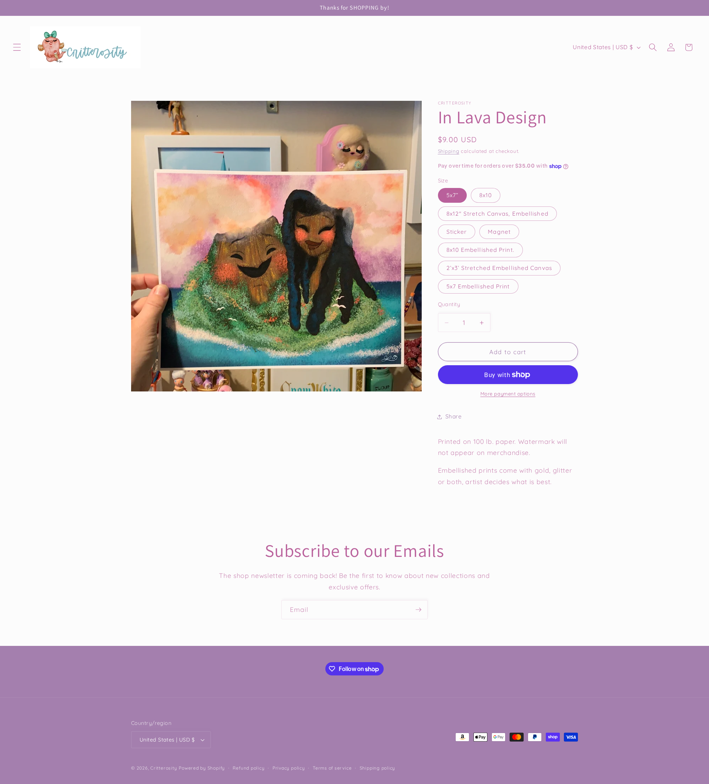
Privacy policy (289, 768)
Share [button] (453, 416)
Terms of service (332, 768)
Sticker (456, 231)
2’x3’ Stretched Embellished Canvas (499, 268)
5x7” (452, 195)
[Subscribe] (418, 609)
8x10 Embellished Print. (480, 250)
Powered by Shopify (202, 768)
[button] (17, 47)
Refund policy (248, 768)
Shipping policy (377, 768)
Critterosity (163, 768)
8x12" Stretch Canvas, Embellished (497, 213)
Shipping (448, 151)
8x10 (485, 195)
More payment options (507, 394)
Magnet (499, 231)
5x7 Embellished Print (478, 286)
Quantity (449, 304)
